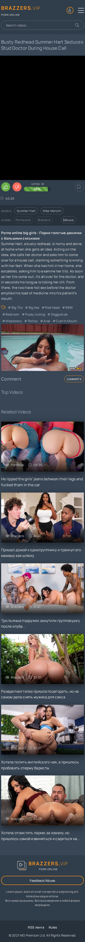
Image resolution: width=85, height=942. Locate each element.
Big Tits (17, 307)
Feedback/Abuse (42, 880)
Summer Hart (26, 211)
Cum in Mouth (66, 321)
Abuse (69, 220)
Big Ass (34, 307)
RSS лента (36, 927)
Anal (47, 321)
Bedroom (12, 314)
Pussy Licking (35, 314)
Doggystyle (59, 314)
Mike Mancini (52, 211)
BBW (69, 307)
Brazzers (44, 220)
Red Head (52, 307)
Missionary (14, 321)
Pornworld (23, 220)
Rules (53, 927)
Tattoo (33, 321)
